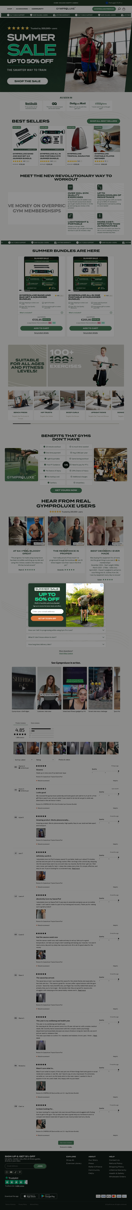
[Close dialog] (101, 585)
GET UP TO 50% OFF (47, 618)
